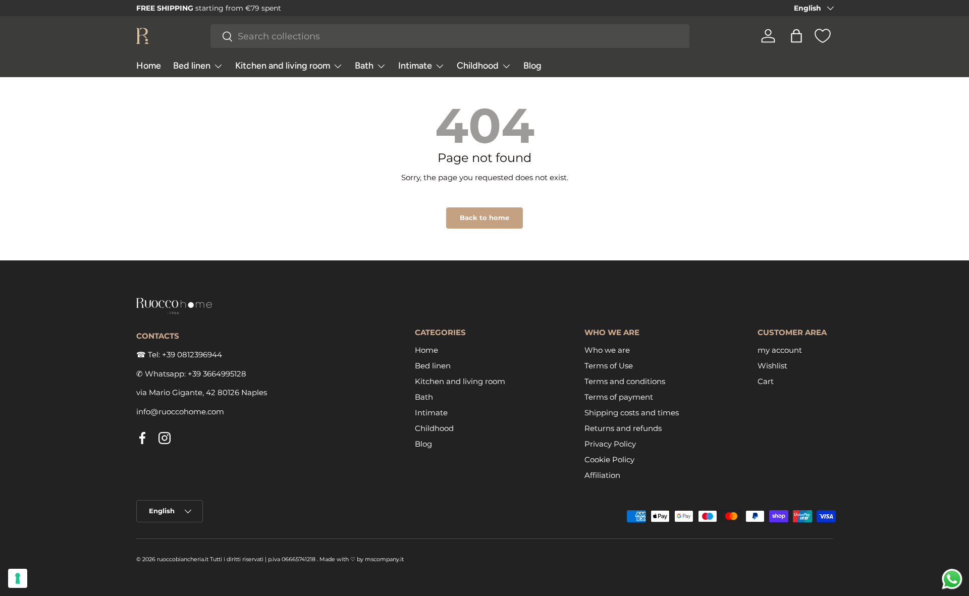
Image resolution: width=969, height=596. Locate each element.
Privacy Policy (610, 444)
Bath (364, 65)
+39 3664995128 (217, 373)
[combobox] (450, 36)
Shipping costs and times (631, 412)
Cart (766, 381)
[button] (796, 36)
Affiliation (602, 475)
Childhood (478, 65)
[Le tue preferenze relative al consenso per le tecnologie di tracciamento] (17, 578)
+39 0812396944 (192, 354)
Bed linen (191, 65)
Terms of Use (608, 365)
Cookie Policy (609, 459)
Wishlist (772, 365)
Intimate (415, 65)
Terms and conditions (624, 381)
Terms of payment (618, 397)
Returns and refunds (623, 428)
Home (148, 65)
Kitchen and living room (282, 65)
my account (780, 350)
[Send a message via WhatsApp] (952, 579)
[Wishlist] (822, 36)
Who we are (607, 350)
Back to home (484, 217)
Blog (532, 65)
